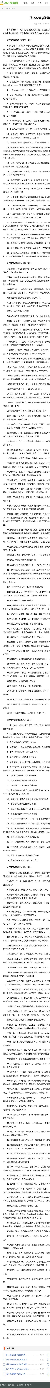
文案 (25, 3)
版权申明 (20, 1385)
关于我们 (3, 1385)
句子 (39, 3)
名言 (46, 3)
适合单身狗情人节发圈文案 (16, 1364)
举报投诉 (28, 1385)
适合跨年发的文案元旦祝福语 (17, 1369)
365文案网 (5, 8)
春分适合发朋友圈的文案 (15, 1355)
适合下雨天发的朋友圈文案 (16, 1360)
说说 (32, 3)
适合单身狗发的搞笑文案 (15, 1374)
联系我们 (11, 1385)
